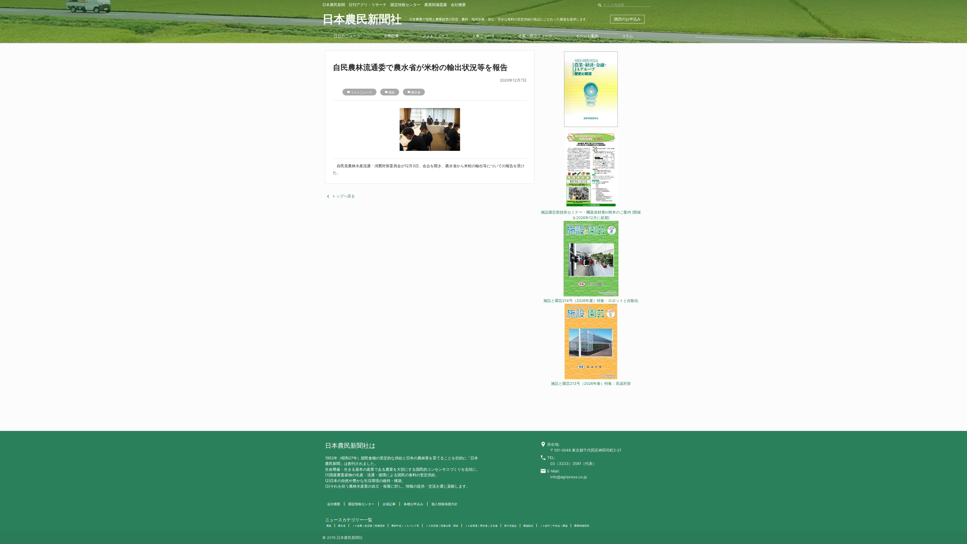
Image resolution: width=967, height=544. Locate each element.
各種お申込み (413, 504)
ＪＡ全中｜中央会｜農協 (554, 525)
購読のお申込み (627, 19)
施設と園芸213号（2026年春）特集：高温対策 (591, 383)
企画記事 (391, 35)
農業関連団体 (581, 525)
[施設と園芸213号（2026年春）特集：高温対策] (591, 342)
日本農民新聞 (333, 4)
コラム (627, 35)
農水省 (415, 92)
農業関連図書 (435, 4)
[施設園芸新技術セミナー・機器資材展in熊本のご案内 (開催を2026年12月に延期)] (591, 171)
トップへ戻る (340, 196)
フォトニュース (435, 35)
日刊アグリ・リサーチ (368, 4)
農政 (392, 92)
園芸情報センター (405, 4)
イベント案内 (587, 35)
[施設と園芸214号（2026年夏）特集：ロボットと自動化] (591, 259)
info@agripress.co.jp (568, 476)
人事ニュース (483, 35)
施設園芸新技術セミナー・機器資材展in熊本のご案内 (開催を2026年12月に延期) (591, 215)
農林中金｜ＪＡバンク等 (405, 525)
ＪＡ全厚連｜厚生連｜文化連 (481, 525)
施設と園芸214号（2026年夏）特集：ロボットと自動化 (590, 300)
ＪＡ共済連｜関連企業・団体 (442, 525)
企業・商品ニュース (535, 35)
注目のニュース (347, 35)
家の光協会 (510, 525)
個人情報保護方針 (444, 504)
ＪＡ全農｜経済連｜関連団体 (368, 525)
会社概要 (458, 4)
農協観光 (528, 525)
